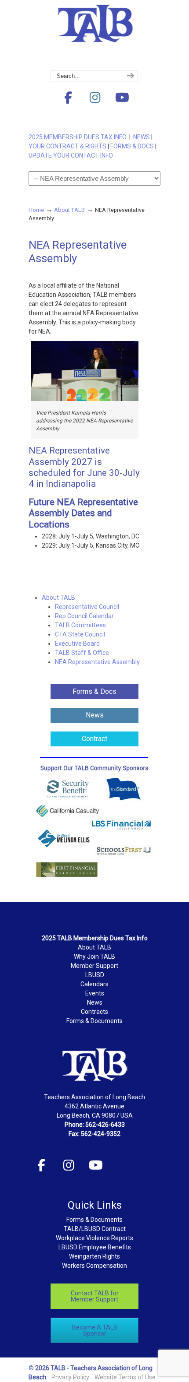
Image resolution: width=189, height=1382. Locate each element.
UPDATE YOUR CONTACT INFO (71, 155)
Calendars (94, 984)
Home (36, 210)
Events (94, 993)
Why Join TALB (94, 956)
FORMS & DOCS (132, 146)
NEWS (141, 137)
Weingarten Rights (94, 1256)
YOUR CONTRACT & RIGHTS (67, 146)
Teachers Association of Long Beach (94, 35)
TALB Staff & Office (82, 652)
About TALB (69, 210)
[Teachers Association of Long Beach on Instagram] (95, 97)
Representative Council (87, 606)
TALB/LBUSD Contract (95, 1228)
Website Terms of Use (125, 1377)
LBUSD (94, 974)
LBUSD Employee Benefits (94, 1247)
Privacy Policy (70, 1377)
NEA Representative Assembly (97, 661)
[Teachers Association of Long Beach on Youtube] (122, 97)
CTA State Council (80, 634)
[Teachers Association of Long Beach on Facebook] (68, 97)
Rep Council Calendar (84, 615)
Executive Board (77, 643)
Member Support (94, 965)
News (94, 1002)
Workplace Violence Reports (94, 1237)
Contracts (94, 1011)
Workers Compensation (94, 1265)
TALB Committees (80, 625)
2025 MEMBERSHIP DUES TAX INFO (79, 137)
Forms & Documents (94, 1020)
